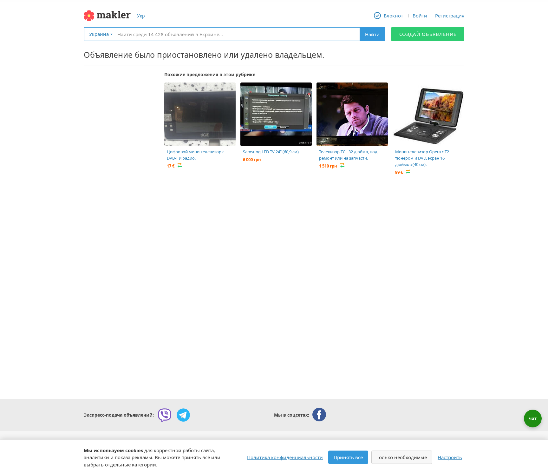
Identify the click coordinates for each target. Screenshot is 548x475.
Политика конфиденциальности (285, 457)
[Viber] (165, 415)
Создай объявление (428, 34)
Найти (372, 34)
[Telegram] (183, 415)
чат (533, 418)
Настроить (450, 457)
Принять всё (348, 457)
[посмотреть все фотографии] (172, 90)
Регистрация (449, 15)
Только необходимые (402, 457)
